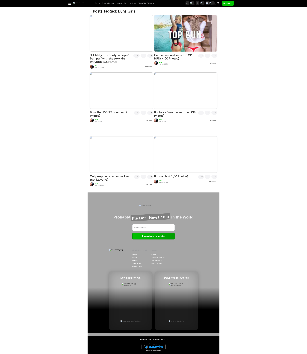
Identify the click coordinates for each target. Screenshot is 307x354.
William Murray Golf (158, 257)
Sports (119, 3)
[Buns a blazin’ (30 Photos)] (185, 154)
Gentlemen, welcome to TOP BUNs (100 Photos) (173, 56)
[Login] (238, 3)
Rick (96, 66)
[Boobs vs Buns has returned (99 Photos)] (185, 90)
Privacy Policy (137, 266)
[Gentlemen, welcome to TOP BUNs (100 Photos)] (185, 33)
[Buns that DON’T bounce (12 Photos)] (121, 90)
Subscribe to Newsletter (153, 236)
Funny (97, 3)
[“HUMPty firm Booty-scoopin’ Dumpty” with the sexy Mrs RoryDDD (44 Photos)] (121, 33)
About (134, 255)
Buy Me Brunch (156, 260)
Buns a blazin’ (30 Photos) (171, 176)
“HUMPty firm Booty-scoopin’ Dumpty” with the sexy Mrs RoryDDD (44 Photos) (109, 58)
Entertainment (108, 3)
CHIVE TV (155, 255)
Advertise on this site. (153, 350)
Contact (135, 260)
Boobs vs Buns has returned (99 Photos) (175, 113)
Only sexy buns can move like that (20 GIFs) (109, 177)
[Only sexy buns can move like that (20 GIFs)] (121, 154)
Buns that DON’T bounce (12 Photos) (108, 113)
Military (133, 3)
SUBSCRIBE (228, 3)
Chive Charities (156, 263)
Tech (126, 3)
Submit (134, 257)
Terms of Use (136, 263)
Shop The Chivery (146, 3)
